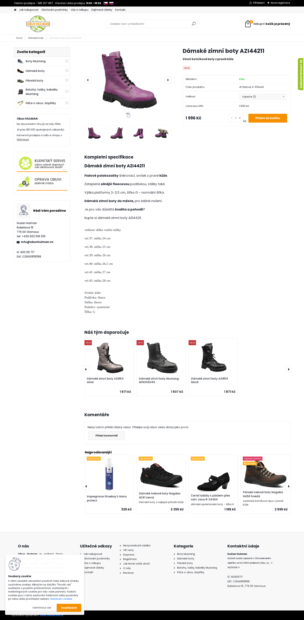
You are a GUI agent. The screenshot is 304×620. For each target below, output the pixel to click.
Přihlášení (259, 3)
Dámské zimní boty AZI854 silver (105, 380)
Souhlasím (69, 608)
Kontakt (120, 10)
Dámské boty (35, 38)
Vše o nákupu (79, 10)
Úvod (19, 38)
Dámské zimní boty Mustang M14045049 (159, 380)
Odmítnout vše (41, 607)
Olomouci (23, 139)
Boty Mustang (36, 61)
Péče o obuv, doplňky (41, 103)
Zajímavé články (101, 10)
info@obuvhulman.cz (37, 242)
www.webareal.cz (52, 615)
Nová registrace (280, 3)
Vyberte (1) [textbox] (249, 96)
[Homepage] (15, 10)
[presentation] (87, 79)
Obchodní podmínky (54, 10)
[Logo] (38, 24)
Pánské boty (34, 81)
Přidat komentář (107, 435)
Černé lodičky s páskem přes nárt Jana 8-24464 (210, 497)
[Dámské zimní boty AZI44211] (127, 80)
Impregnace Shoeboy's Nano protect (107, 498)
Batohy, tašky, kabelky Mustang (42, 92)
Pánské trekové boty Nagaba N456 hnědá (263, 494)
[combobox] (263, 96)
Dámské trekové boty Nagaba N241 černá (159, 495)
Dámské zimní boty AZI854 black (209, 380)
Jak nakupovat (29, 10)
